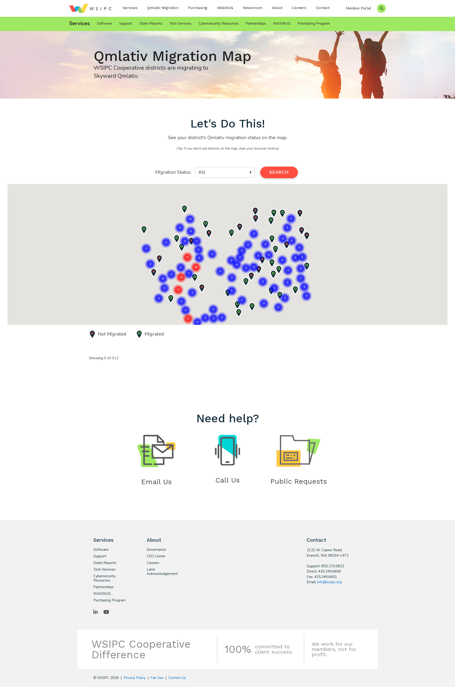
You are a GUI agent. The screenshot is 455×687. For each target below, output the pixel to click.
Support (125, 23)
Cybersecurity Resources (219, 23)
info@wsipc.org (329, 582)
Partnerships (256, 23)
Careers (299, 8)
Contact (323, 8)
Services (130, 8)
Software (104, 23)
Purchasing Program (314, 23)
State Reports (150, 23)
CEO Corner (156, 556)
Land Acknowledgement (162, 571)
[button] (245, 282)
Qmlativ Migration (162, 8)
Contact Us (177, 677)
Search (279, 172)
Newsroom (252, 8)
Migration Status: (173, 172)
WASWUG (225, 8)
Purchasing (197, 8)
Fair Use (157, 677)
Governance (156, 549)
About (277, 8)
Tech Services (180, 23)
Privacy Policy (134, 677)
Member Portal (358, 8)
